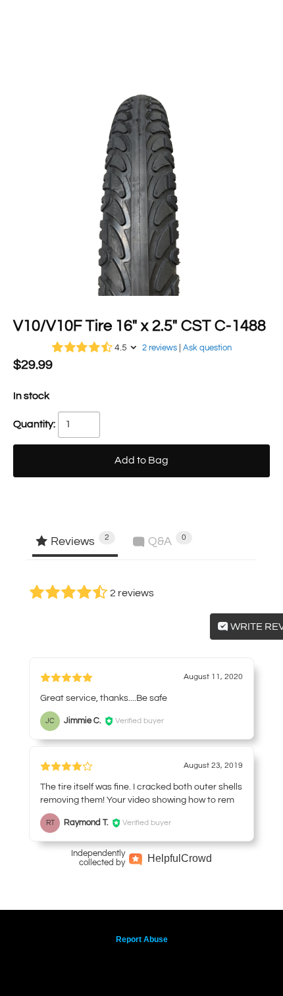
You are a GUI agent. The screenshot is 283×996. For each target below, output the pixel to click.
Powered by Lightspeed (141, 961)
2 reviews (159, 347)
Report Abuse (142, 939)
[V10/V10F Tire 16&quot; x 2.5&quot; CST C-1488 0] (141, 167)
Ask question (207, 347)
